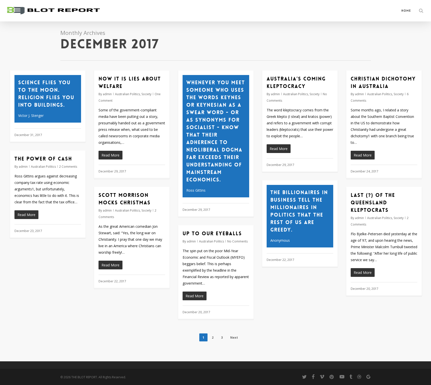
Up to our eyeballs (212, 233)
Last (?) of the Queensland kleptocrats (373, 202)
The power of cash (43, 158)
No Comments (237, 241)
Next (234, 337)
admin (107, 94)
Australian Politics (127, 94)
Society (146, 94)
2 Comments (68, 166)
